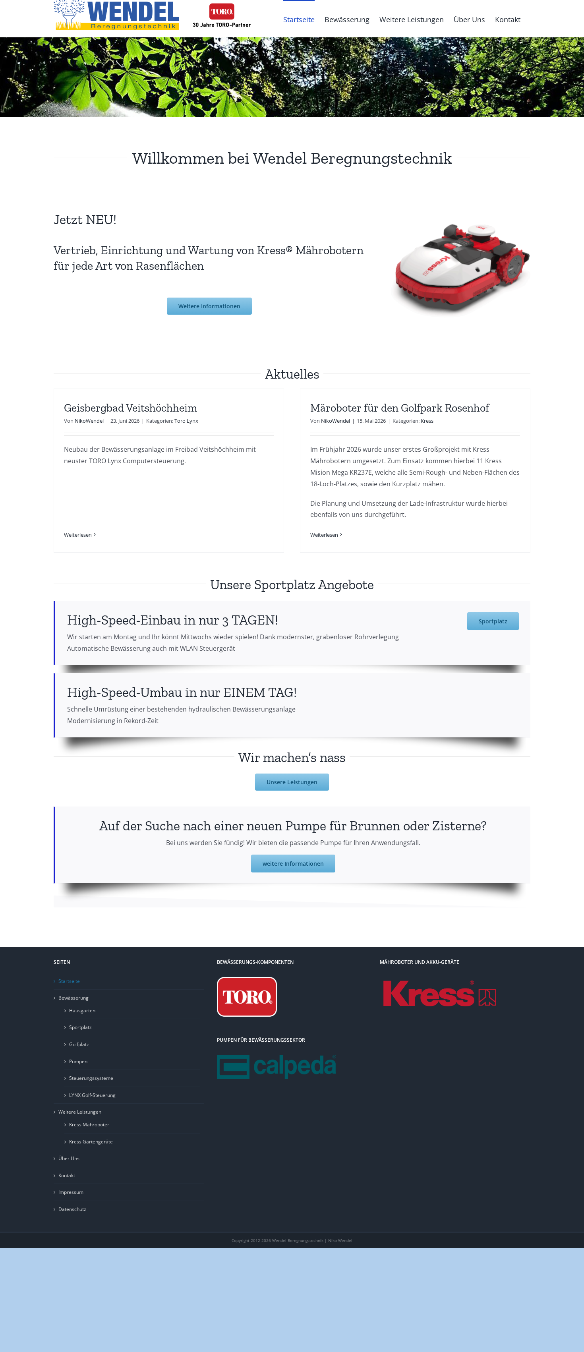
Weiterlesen (78, 534)
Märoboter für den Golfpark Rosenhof (399, 407)
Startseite (69, 981)
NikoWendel (89, 420)
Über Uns (68, 1158)
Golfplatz (79, 1044)
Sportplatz (80, 1027)
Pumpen (78, 1061)
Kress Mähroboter (89, 1124)
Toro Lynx (186, 420)
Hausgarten (82, 1010)
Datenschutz (72, 1209)
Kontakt (66, 1175)
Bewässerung (73, 997)
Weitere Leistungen (79, 1111)
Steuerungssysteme (91, 1078)
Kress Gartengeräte (91, 1141)
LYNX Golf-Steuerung (92, 1095)
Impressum (70, 1192)
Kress (427, 420)
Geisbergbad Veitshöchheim (130, 407)
